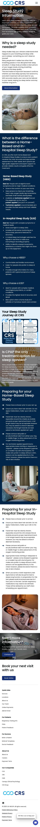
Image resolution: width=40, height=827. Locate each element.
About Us (5, 700)
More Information (10, 88)
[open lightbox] (20, 331)
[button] (36, 3)
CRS (3, 775)
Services (4, 694)
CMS (3, 778)
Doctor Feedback (7, 744)
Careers (4, 758)
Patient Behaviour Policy (10, 810)
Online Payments (7, 707)
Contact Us (8, 654)
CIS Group (5, 785)
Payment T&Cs (7, 761)
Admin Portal (6, 711)
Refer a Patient (7, 738)
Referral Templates (8, 741)
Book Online (8, 678)
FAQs (3, 724)
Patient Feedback (7, 728)
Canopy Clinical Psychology (11, 781)
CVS (3, 771)
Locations (5, 697)
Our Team (5, 704)
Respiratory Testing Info (9, 721)
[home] (14, 3)
